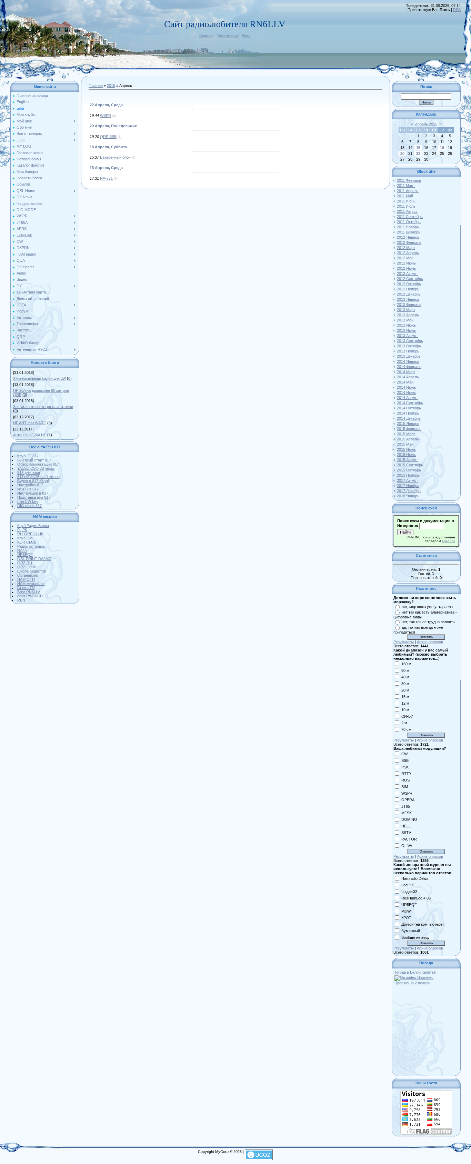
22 (418, 153)
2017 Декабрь (409, 491)
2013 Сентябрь (410, 341)
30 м (405, 683)
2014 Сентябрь (410, 403)
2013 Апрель (408, 315)
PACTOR (409, 839)
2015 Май (405, 444)
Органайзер (27, 575)
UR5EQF (25, 555)
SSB (405, 760)
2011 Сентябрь (410, 217)
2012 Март (406, 248)
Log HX (407, 885)
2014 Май (405, 382)
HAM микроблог (31, 583)
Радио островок (31, 546)
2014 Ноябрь (408, 413)
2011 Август (407, 211)
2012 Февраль (409, 242)
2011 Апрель (408, 191)
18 (442, 148)
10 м (405, 709)
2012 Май (405, 258)
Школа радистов (31, 571)
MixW (406, 911)
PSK (405, 767)
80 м (405, 670)
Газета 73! (26, 588)
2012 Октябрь (409, 284)
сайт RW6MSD (30, 596)
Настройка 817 (30, 485)
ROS (405, 780)
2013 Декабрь (409, 356)
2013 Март (406, 310)
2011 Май (405, 196)
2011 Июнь (406, 201)
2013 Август (407, 336)
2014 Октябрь (409, 408)
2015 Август (407, 460)
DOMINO (409, 819)
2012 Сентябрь (410, 279)
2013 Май (405, 320)
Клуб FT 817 (28, 456)
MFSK (406, 812)
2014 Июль (406, 392)
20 (402, 153)
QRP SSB (108, 137)
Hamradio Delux (414, 878)
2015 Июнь (406, 449)
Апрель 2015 (426, 124)
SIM (404, 786)
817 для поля (28, 472)
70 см (406, 729)
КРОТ (406, 917)
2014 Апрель (408, 377)
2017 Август (407, 480)
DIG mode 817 (29, 506)
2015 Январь (408, 423)
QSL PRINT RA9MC (34, 559)
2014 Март (406, 372)
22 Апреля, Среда (106, 105)
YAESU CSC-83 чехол (36, 468)
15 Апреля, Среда (106, 168)
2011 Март (406, 185)
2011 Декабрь (408, 232)
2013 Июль (406, 330)
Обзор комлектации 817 (38, 464)
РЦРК (22, 530)
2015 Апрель (408, 439)
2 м (404, 722)
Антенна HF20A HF (29, 435)
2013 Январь (408, 299)
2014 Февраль (409, 367)
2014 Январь (408, 361)
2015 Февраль (409, 429)
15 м (405, 696)
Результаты (403, 642)
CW (404, 754)
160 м (406, 663)
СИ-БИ (407, 716)
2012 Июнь (406, 263)
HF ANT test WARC (29, 423)
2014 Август (407, 398)
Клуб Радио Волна (33, 526)
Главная (206, 36)
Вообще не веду (415, 937)
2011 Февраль (409, 180)
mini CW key (27, 501)
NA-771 (106, 178)
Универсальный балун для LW (39, 378)
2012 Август (407, 273)
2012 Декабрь (409, 294)
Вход (246, 36)
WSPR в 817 (28, 489)
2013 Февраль (409, 304)
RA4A (22, 550)
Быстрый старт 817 (34, 460)
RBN (21, 600)
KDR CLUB (26, 542)
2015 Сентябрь (410, 465)
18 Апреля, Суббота (108, 147)
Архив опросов (430, 642)
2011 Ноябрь (408, 227)
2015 (111, 85)
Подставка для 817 (33, 497)
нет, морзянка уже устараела (427, 607)
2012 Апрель (408, 253)
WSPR (105, 115)
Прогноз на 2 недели (412, 983)
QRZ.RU (448, 541)
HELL (406, 826)
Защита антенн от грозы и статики (43, 407)
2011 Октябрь (409, 222)
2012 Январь (408, 237)
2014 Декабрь (409, 418)
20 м (405, 690)
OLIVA (406, 845)
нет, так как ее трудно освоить (428, 622)
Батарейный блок (115, 157)
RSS (457, 10)
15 (418, 148)
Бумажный (410, 930)
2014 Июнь (406, 387)
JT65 (405, 806)
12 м (405, 703)
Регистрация (228, 36)
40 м (405, 677)
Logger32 (409, 891)
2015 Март (406, 434)
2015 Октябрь (409, 470)
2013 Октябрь (409, 346)
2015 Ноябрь (408, 475)
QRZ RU (24, 563)
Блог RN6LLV (28, 592)
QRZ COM (26, 567)
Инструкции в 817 (32, 493)
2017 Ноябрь (408, 486)
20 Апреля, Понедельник (113, 126)
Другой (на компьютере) (422, 924)
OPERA (407, 799)
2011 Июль (406, 206)
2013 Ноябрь (408, 351)
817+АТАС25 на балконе (38, 477)
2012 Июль (406, 268)
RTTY (406, 773)
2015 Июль (406, 454)
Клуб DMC (26, 538)
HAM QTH (26, 579)
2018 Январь (408, 496)
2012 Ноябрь (408, 289)
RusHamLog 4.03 (416, 898)
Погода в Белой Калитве (414, 972)
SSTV (406, 832)
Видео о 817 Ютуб (33, 481)
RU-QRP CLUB (30, 534)
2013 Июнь (406, 325)
